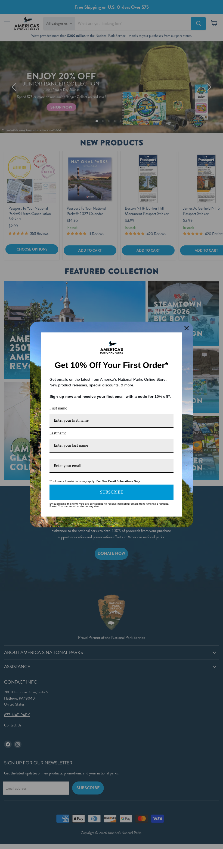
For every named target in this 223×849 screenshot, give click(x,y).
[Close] (186, 328)
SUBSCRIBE (111, 492)
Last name (58, 432)
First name (58, 408)
